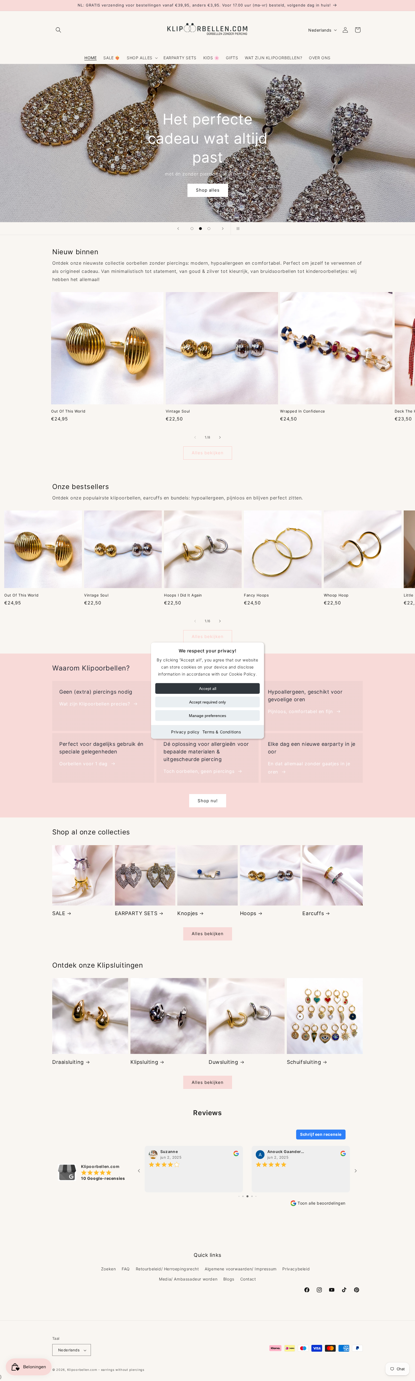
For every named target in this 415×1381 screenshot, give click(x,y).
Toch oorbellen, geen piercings (198, 771)
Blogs (228, 1278)
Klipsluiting (144, 1062)
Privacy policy (185, 731)
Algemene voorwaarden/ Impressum (241, 1268)
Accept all (207, 688)
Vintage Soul (178, 411)
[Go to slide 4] (243, 1196)
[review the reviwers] (236, 1154)
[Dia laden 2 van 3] (200, 228)
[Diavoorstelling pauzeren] (237, 228)
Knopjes (187, 913)
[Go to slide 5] (247, 1196)
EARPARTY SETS (136, 913)
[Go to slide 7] (255, 1196)
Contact (248, 1278)
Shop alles (207, 190)
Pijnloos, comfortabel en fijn (300, 711)
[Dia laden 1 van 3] (192, 228)
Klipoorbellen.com (82, 1370)
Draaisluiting (68, 1062)
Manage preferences (207, 715)
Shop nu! (208, 800)
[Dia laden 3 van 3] (209, 228)
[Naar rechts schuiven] (220, 437)
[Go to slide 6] (252, 1196)
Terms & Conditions (221, 731)
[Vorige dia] (178, 228)
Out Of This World (68, 411)
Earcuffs (313, 913)
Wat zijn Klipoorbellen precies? (94, 704)
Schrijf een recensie (321, 1134)
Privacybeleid (296, 1268)
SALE (58, 913)
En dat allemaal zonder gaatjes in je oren (309, 768)
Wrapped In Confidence (302, 411)
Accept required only (207, 702)
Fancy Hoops (256, 595)
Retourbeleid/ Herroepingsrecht (167, 1268)
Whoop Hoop (336, 595)
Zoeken (108, 1268)
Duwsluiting (223, 1062)
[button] (58, 30)
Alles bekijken (208, 452)
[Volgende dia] (223, 228)
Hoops (248, 913)
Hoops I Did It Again (183, 595)
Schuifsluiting (304, 1062)
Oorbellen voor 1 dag (83, 763)
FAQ (126, 1268)
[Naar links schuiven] (195, 437)
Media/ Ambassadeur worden (188, 1278)
